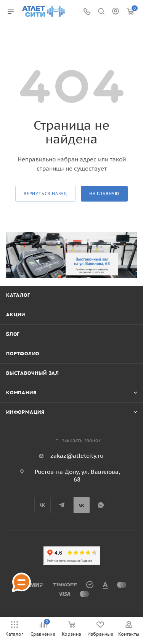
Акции (15, 314)
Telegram (62, 505)
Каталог (18, 295)
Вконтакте (42, 505)
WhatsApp (101, 505)
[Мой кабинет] (115, 12)
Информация (25, 412)
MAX (81, 505)
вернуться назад (45, 193)
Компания (21, 392)
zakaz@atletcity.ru (77, 455)
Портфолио (22, 353)
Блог (12, 334)
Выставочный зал (32, 373)
